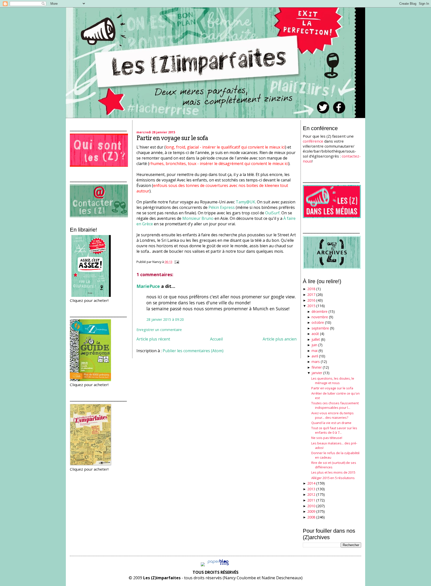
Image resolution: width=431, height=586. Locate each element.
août (315, 333)
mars (316, 361)
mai (315, 350)
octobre (318, 322)
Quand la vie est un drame (331, 422)
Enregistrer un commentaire (159, 329)
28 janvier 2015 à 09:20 (165, 319)
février (317, 367)
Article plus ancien (280, 339)
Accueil (216, 339)
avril (315, 356)
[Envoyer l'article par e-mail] (176, 261)
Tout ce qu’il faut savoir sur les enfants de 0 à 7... (334, 430)
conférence (313, 141)
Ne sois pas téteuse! (326, 437)
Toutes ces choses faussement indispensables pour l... (335, 405)
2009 (311, 511)
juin (314, 344)
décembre (319, 311)
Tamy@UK (245, 202)
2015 (311, 305)
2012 (311, 494)
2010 (311, 505)
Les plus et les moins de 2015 (333, 472)
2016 (311, 300)
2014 (311, 483)
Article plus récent (153, 339)
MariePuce (148, 286)
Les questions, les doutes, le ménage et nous (332, 380)
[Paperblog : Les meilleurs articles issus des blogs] (218, 565)
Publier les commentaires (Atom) (193, 350)
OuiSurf (272, 213)
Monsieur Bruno (198, 218)
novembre (320, 317)
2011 (311, 500)
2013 (311, 489)
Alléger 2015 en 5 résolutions (333, 478)
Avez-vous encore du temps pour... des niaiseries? (332, 415)
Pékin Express (222, 207)
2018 (311, 288)
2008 (311, 517)
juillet (316, 339)
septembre (320, 328)
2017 (311, 294)
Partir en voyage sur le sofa (172, 138)
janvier (317, 372)
